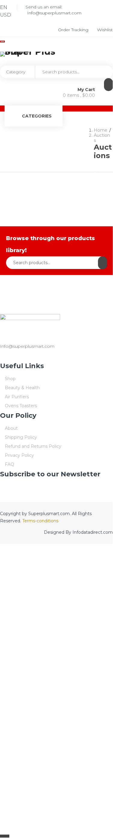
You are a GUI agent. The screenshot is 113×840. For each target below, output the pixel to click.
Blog (59, 136)
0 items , (79, 95)
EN (3, 7)
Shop (37, 136)
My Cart (87, 89)
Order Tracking (74, 29)
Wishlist (105, 29)
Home (13, 136)
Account (51, 156)
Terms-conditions (40, 521)
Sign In (100, 173)
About (82, 136)
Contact (80, 156)
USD (5, 15)
